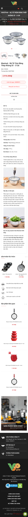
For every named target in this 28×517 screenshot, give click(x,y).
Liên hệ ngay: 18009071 (13, 82)
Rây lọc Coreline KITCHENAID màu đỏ (14, 387)
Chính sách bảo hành (14, 498)
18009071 (12, 441)
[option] (14, 38)
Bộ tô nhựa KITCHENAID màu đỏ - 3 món (14, 365)
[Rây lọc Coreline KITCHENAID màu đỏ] (14, 379)
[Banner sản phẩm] (14, 413)
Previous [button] (25, 257)
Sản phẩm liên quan (8, 304)
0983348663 (11, 455)
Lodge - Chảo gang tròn (7, 274)
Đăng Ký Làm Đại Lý (14, 86)
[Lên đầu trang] (2, 510)
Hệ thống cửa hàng (14, 503)
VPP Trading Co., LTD (18, 514)
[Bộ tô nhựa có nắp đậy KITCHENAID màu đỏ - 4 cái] (14, 336)
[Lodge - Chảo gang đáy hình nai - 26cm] (21, 266)
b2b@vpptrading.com (14, 449)
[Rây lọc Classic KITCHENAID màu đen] (14, 314)
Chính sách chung (14, 494)
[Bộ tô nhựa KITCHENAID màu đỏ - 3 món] (14, 358)
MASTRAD (11, 71)
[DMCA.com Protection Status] (20, 485)
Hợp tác (14, 501)
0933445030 (11, 447)
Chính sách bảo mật (14, 496)
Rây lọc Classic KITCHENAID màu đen (14, 321)
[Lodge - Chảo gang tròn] (7, 266)
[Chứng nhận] (12, 485)
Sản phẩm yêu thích (8, 256)
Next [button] (27, 257)
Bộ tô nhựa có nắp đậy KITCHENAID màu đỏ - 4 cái (14, 343)
